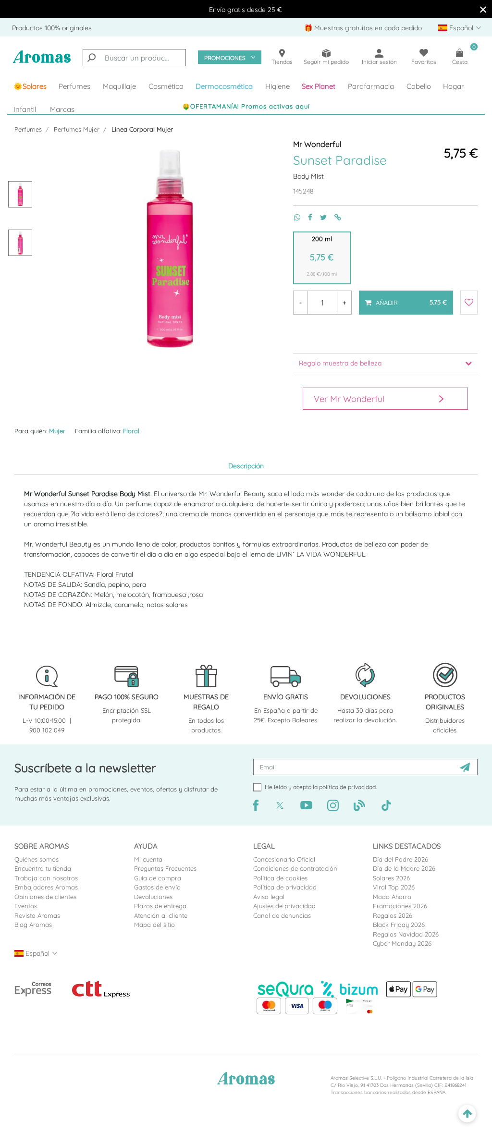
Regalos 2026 (392, 915)
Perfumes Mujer (76, 129)
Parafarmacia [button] (371, 86)
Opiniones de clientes (45, 897)
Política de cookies (280, 878)
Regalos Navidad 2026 (406, 934)
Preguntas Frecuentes (165, 868)
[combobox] (134, 57)
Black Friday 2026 (399, 924)
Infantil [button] (24, 109)
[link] (30, 86)
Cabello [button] (418, 86)
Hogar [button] (453, 86)
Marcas (62, 109)
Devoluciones (153, 897)
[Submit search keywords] (91, 57)
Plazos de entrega (160, 906)
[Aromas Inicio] (42, 62)
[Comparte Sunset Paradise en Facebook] (306, 217)
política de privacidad (347, 787)
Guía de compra (157, 878)
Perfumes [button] (74, 86)
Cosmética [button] (166, 86)
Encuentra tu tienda (42, 868)
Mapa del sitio (154, 924)
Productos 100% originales (52, 28)
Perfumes (28, 129)
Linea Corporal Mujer (142, 129)
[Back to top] (467, 1114)
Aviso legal (268, 897)
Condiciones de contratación (295, 868)
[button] (319, 86)
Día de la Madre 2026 (404, 868)
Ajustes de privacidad (284, 906)
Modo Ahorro (392, 897)
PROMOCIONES (225, 57)
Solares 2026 (391, 878)
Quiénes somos (36, 859)
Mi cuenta (148, 859)
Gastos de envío (157, 887)
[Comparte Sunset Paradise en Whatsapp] (293, 217)
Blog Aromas (33, 924)
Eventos (25, 906)
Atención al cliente (160, 915)
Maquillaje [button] (119, 86)
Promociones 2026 (400, 906)
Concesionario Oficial (284, 859)
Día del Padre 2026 (400, 859)
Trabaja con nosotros (46, 878)
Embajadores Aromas (46, 887)
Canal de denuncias (282, 915)
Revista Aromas (37, 915)
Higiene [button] (277, 86)
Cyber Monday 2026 (402, 943)
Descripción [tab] (246, 466)
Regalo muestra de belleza (340, 363)
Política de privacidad (285, 887)
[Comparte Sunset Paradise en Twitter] (319, 217)
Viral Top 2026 (394, 887)
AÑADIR (406, 298)
